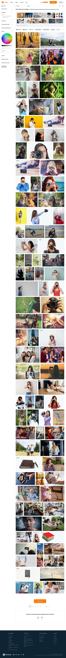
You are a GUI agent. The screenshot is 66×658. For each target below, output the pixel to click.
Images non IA (5, 17)
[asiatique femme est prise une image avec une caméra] (51, 199)
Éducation (10, 641)
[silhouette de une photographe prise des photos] (20, 273)
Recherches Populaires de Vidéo (28, 646)
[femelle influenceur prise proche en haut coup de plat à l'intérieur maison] (25, 478)
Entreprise (10, 640)
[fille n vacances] (21, 337)
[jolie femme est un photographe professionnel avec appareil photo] (28, 371)
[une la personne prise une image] (39, 135)
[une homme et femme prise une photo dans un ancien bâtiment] (29, 321)
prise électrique (38, 29)
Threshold (4, 50)
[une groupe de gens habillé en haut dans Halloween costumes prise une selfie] (52, 57)
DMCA (25, 637)
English (55, 635)
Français (55, 641)
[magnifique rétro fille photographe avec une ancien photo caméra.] (44, 288)
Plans (42, 2)
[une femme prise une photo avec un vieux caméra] (28, 57)
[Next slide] (62, 29)
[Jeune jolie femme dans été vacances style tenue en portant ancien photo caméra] (26, 387)
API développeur (11, 643)
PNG (32, 29)
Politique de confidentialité (47, 655)
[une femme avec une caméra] (27, 199)
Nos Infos (41, 638)
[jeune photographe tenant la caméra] (38, 587)
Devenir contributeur (41, 641)
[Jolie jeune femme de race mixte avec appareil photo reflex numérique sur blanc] (46, 417)
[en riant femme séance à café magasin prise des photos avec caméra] (21, 90)
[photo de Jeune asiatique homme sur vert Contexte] (37, 260)
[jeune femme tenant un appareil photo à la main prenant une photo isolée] (40, 150)
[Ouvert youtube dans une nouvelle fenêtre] (23, 654)
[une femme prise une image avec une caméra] (51, 246)
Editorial (21, 2)
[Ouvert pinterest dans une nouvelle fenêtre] (18, 654)
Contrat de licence (27, 635)
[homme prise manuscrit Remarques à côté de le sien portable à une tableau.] (34, 509)
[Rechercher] (60, 6)
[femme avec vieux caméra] (53, 321)
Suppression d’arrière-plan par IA (13, 648)
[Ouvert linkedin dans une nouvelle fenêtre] (16, 654)
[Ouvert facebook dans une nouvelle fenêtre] (13, 654)
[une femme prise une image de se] (20, 231)
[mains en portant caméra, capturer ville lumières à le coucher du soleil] (53, 260)
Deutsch (55, 640)
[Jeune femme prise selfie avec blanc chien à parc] (40, 432)
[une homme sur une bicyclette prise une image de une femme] (36, 184)
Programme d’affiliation (28, 638)
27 (46, 606)
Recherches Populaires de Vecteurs (28, 641)
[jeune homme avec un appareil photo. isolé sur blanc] (20, 402)
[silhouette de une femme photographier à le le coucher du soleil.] (52, 371)
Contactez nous (42, 637)
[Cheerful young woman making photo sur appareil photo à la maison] (33, 337)
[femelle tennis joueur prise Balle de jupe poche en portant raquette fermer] (52, 494)
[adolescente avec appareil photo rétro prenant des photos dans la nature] (21, 150)
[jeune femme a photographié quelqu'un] (21, 417)
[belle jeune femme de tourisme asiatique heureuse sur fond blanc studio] (51, 337)
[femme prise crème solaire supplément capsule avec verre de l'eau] (53, 587)
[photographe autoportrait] (52, 305)
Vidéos (16, 2)
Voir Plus (59, 21)
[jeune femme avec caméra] (56, 288)
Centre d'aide (41, 635)
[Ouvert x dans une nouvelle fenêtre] (21, 654)
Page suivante (40, 601)
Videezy (10, 638)
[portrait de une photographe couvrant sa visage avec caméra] (58, 216)
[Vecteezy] (3, 2)
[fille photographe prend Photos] (22, 107)
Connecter (61, 2)
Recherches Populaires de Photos (28, 643)
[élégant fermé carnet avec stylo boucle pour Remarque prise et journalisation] (27, 574)
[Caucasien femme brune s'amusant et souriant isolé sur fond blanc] (54, 402)
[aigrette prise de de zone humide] (58, 417)
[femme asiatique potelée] (21, 216)
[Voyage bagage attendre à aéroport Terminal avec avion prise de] (54, 549)
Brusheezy (10, 635)
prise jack (53, 29)
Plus (26, 2)
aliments (58, 29)
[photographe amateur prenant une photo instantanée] (34, 231)
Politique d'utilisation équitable (57, 655)
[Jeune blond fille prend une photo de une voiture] (52, 168)
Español (55, 637)
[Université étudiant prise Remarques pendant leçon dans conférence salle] (25, 432)
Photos (11, 2)
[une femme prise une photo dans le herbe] (51, 90)
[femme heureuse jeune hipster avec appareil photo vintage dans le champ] (39, 402)
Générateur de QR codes (13, 649)
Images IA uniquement (7, 16)
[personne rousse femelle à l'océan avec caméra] (53, 184)
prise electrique (46, 29)
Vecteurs (6, 2)
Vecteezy (10, 637)
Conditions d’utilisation (39, 655)
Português (55, 638)
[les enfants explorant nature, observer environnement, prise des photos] (28, 448)
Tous (3, 14)
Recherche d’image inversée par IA (13, 645)
